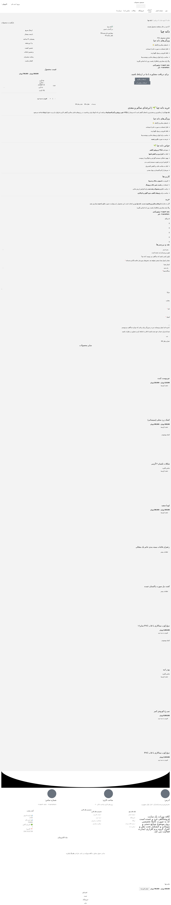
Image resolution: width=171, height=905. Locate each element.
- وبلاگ (134, 820)
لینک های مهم (132, 811)
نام (168, 309)
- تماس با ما (132, 826)
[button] (163, 633)
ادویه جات (162, 20)
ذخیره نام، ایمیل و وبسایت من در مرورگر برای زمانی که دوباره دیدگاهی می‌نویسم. (145, 327)
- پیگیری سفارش (97, 823)
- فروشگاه (133, 817)
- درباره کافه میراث (130, 823)
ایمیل (168, 317)
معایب (168, 300)
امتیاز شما (167, 264)
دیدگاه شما (166, 271)
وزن (54, 85)
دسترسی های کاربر (91, 811)
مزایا (168, 292)
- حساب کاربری (97, 814)
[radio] (23, 81)
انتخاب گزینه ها (144, 889)
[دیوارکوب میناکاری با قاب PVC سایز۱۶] (156, 611)
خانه (168, 20)
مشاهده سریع (167, 637)
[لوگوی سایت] (162, 4)
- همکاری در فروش (96, 820)
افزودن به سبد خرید (42, 98)
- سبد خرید (99, 817)
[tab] (93, 104)
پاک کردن (42, 90)
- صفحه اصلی (132, 814)
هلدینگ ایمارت (70, 853)
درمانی (156, 20)
